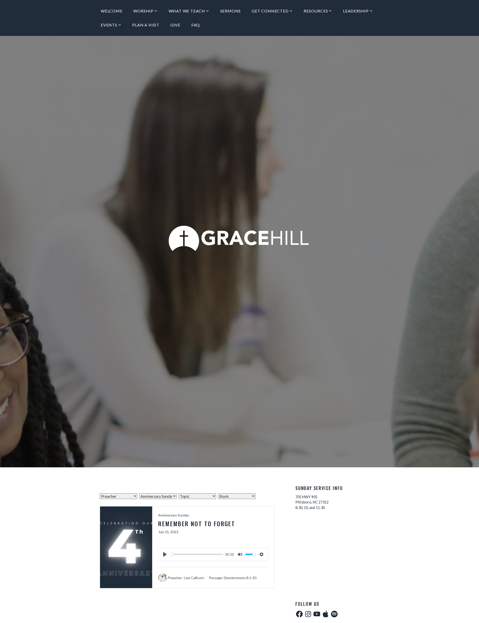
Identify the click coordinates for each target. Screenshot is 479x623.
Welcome (111, 10)
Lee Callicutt (194, 578)
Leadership (356, 10)
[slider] (196, 554)
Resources (316, 10)
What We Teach (187, 10)
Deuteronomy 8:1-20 (240, 578)
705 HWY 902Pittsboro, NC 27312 (312, 499)
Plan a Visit (145, 24)
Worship (143, 10)
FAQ (195, 24)
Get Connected (270, 10)
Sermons (230, 10)
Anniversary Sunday (173, 515)
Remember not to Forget (196, 523)
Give (175, 24)
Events (109, 24)
